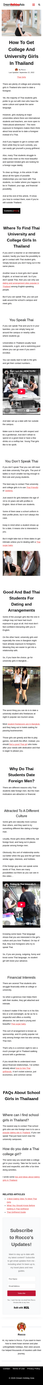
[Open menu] (33, 5)
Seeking (8, 491)
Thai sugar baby (18, 1024)
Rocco (23, 70)
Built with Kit (21, 1308)
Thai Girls (21, 77)
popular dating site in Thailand (16, 1132)
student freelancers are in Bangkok (24, 724)
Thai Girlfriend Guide (16, 1212)
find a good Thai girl (18, 744)
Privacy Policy (33, 1368)
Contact (6, 1368)
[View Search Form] (39, 5)
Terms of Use (18, 1368)
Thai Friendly (32, 487)
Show (15, 211)
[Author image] (16, 69)
